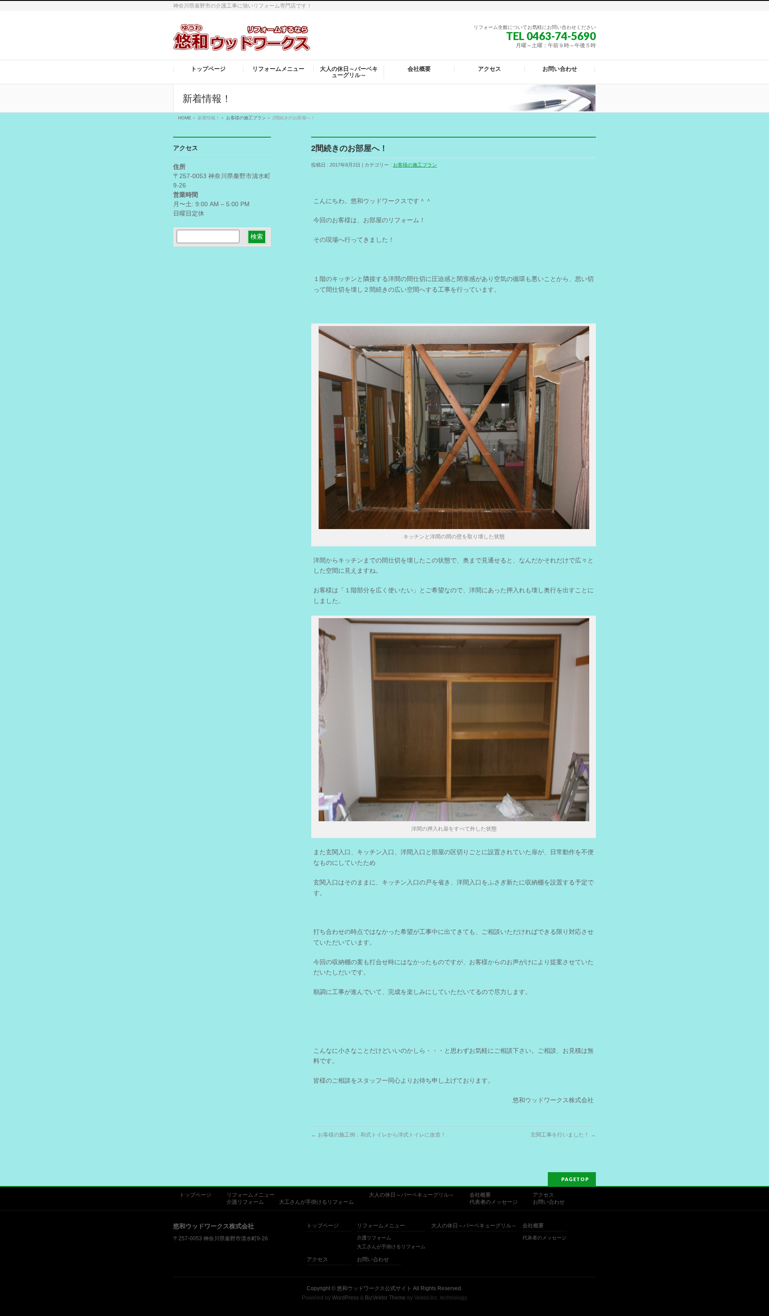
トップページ (195, 1195)
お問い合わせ (549, 1202)
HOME (184, 117)
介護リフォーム (245, 1202)
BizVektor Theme (385, 1298)
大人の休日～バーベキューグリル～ (411, 1195)
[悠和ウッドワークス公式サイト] (241, 41)
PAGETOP (575, 1179)
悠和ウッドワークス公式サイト (374, 1288)
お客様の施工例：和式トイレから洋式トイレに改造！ (378, 1135)
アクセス (543, 1195)
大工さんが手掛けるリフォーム (316, 1202)
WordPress (345, 1298)
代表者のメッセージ (493, 1202)
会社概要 (480, 1195)
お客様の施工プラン (246, 117)
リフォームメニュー (251, 1195)
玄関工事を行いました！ (563, 1135)
